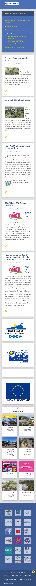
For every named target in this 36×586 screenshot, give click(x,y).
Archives (29, 575)
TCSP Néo (8, 33)
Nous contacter (26, 579)
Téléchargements (18, 411)
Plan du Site (17, 575)
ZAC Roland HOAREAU (15, 41)
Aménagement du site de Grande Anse (17, 44)
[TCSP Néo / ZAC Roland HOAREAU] (6, 246)
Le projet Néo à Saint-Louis (17, 100)
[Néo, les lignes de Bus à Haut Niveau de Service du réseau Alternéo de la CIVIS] (6, 311)
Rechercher (9, 583)
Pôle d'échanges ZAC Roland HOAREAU (17, 38)
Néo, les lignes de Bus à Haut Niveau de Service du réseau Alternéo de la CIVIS (17, 257)
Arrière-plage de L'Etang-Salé (14, 47)
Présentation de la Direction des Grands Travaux (17, 21)
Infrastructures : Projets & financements (17, 30)
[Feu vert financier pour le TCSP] (6, 91)
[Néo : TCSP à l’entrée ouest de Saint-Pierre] (6, 192)
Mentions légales (11, 579)
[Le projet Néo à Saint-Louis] (6, 137)
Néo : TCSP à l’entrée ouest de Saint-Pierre (17, 147)
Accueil (6, 575)
